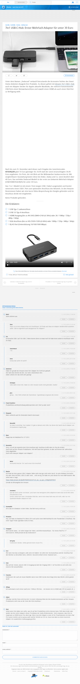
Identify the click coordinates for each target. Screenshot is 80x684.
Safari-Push (65, 671)
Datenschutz (57, 671)
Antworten (71, 319)
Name (4, 642)
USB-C (37, 288)
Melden (63, 319)
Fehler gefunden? (70, 274)
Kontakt (77, 2)
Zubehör (43, 288)
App (73, 2)
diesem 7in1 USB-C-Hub (64, 84)
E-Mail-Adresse (6, 649)
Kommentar (6, 629)
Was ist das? (64, 271)
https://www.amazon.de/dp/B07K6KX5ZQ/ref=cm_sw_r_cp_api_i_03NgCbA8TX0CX (31, 480)
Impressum (47, 671)
